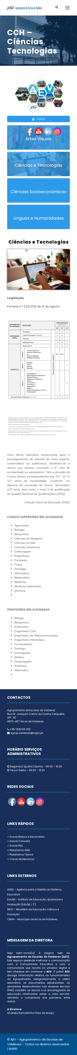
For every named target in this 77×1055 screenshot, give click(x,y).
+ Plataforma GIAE (18, 850)
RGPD (13, 1049)
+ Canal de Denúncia (20, 859)
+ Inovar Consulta (18, 841)
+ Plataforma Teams (20, 854)
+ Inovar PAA (15, 845)
